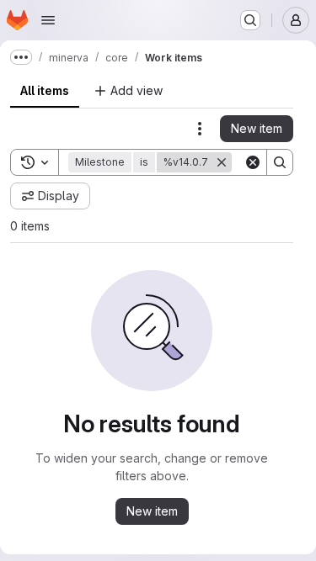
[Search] (279, 162)
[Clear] (253, 162)
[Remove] (222, 162)
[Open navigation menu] (48, 20)
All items (44, 90)
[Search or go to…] (250, 20)
